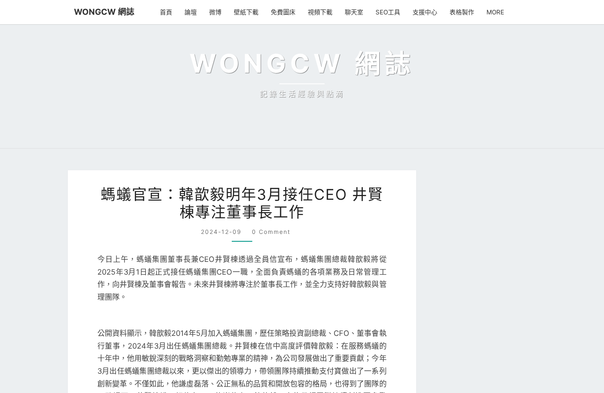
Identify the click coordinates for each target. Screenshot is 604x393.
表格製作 (464, 12)
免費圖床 (286, 12)
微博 (219, 12)
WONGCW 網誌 (100, 12)
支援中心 (427, 12)
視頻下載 (323, 12)
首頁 (170, 12)
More (496, 12)
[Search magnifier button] (517, 308)
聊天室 (357, 12)
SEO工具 (390, 12)
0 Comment (270, 350)
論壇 (194, 12)
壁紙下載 (249, 12)
